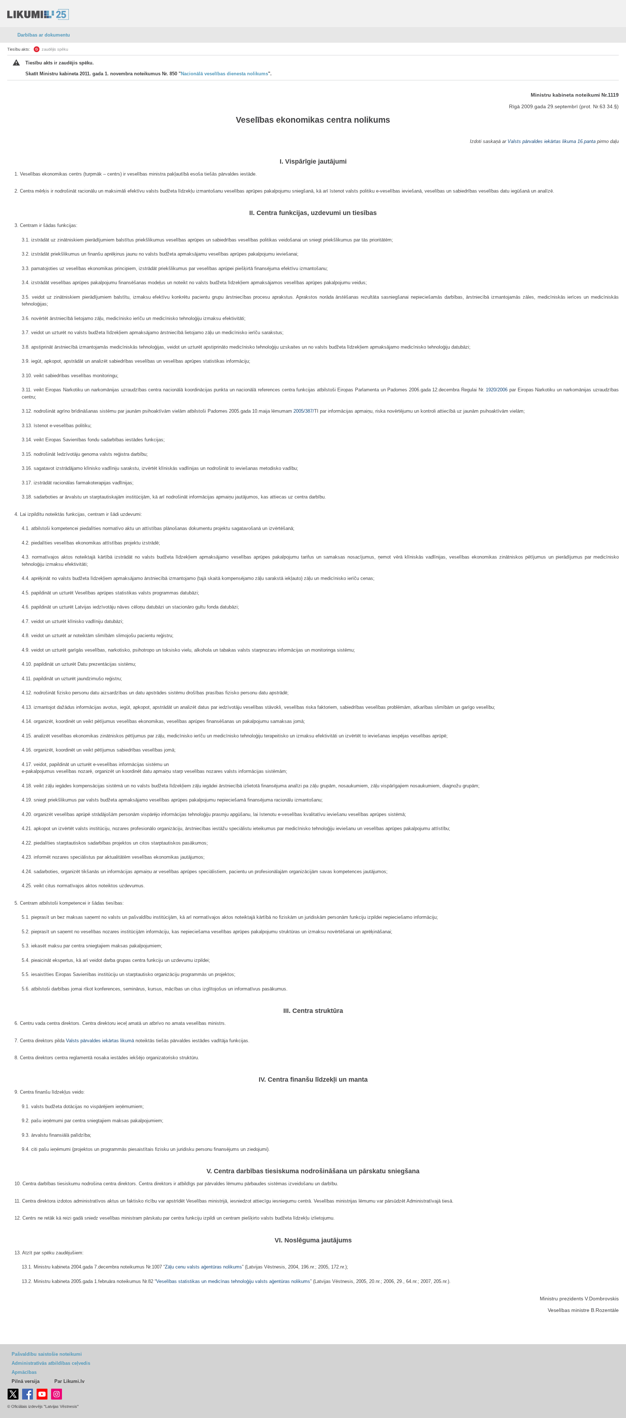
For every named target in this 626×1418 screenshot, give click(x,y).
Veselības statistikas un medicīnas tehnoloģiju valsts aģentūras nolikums (233, 1281)
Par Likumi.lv (69, 1381)
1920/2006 (497, 389)
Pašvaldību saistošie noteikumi (47, 1354)
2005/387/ (303, 411)
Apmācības (24, 1372)
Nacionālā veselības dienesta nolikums (224, 73)
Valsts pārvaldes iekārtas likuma (542, 141)
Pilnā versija (25, 1381)
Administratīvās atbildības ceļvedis (51, 1363)
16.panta (586, 141)
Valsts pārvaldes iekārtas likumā (100, 1040)
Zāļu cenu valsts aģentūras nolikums (203, 1267)
